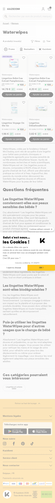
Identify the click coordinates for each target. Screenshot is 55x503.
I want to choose (13, 268)
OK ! (41, 268)
